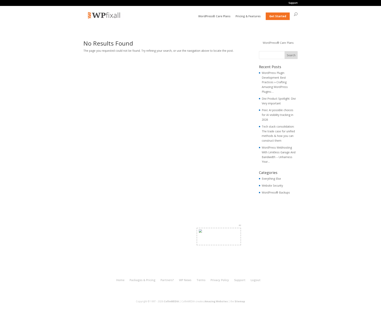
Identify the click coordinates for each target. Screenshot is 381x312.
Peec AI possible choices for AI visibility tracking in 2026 (277, 114)
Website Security (272, 185)
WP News (185, 280)
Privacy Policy (220, 280)
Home (120, 280)
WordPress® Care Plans (214, 16)
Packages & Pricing (142, 280)
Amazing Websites (216, 301)
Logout (256, 280)
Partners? (167, 280)
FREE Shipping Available (218, 241)
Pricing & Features (248, 16)
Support (293, 3)
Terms (200, 280)
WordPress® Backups (276, 192)
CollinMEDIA (171, 301)
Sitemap (240, 301)
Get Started (277, 16)
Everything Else (271, 178)
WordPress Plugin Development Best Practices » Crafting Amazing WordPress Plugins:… (275, 82)
